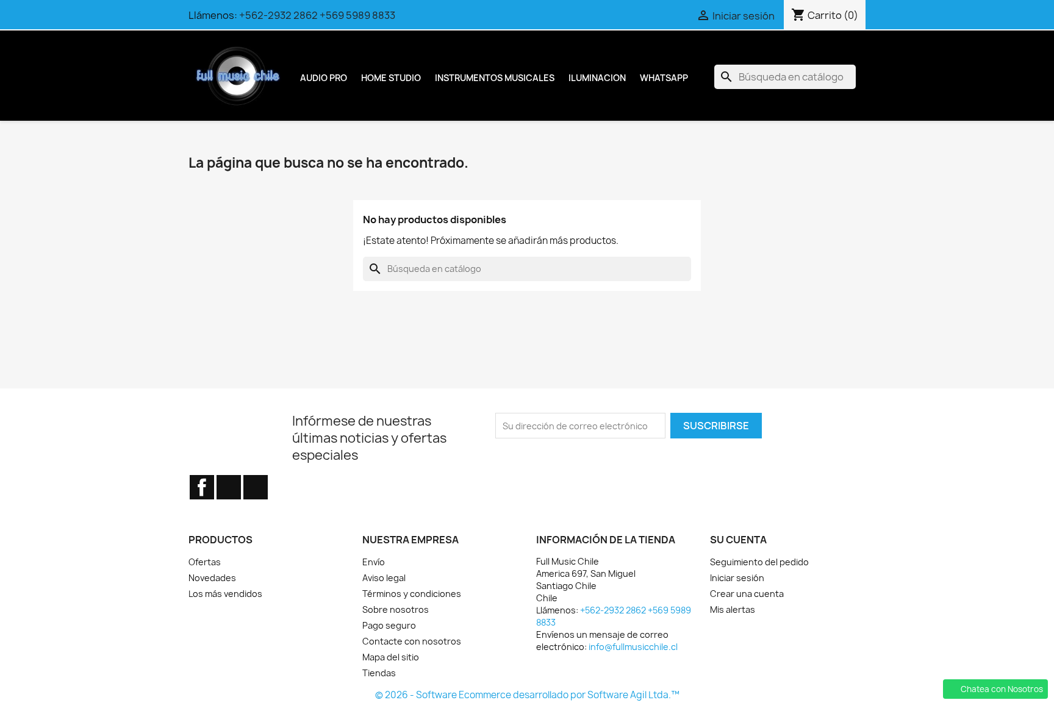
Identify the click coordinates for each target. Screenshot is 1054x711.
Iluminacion (597, 78)
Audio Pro (323, 78)
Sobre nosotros (395, 609)
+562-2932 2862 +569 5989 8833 (317, 15)
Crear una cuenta (747, 593)
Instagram (255, 487)
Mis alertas (732, 609)
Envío (373, 562)
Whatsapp (664, 78)
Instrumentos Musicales (494, 78)
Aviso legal (384, 578)
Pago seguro (389, 625)
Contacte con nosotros (411, 641)
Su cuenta (738, 539)
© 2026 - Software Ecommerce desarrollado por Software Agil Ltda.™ (527, 694)
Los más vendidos (225, 593)
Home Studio (391, 78)
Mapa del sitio (390, 657)
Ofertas (204, 562)
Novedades (212, 578)
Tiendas (379, 673)
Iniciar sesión (737, 578)
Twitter (229, 487)
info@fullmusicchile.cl (633, 646)
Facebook (202, 487)
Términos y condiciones (411, 593)
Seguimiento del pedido (759, 562)
